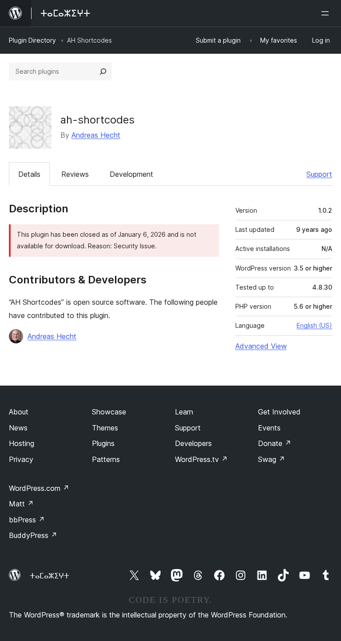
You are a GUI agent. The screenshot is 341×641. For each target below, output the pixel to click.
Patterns (106, 459)
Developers (193, 443)
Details (29, 174)
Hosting (21, 443)
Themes (105, 427)
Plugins (103, 443)
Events (269, 427)
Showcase (109, 411)
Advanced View (261, 346)
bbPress (27, 519)
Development (131, 174)
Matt (21, 503)
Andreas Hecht (95, 135)
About (18, 411)
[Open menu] (327, 13)
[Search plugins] (103, 71)
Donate (274, 443)
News (18, 427)
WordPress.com (39, 488)
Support (319, 174)
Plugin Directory (32, 40)
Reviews (75, 174)
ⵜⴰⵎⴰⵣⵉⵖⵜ (49, 575)
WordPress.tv (201, 459)
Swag (271, 459)
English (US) (314, 325)
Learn (184, 411)
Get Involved (279, 411)
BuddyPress (33, 535)
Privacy (21, 459)
